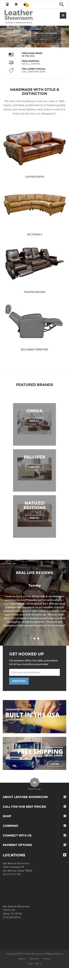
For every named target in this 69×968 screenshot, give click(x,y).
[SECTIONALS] (34, 205)
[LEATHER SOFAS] (34, 148)
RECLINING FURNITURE (34, 349)
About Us (34, 958)
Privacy (46, 958)
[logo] (26, 16)
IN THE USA (28, 56)
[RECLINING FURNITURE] (34, 321)
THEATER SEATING (34, 292)
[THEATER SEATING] (34, 263)
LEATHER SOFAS (34, 176)
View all (34, 421)
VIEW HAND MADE (32, 53)
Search (22, 958)
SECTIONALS (34, 234)
